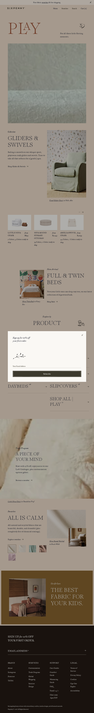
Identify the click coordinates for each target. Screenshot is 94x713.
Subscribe (47, 374)
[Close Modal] (82, 335)
